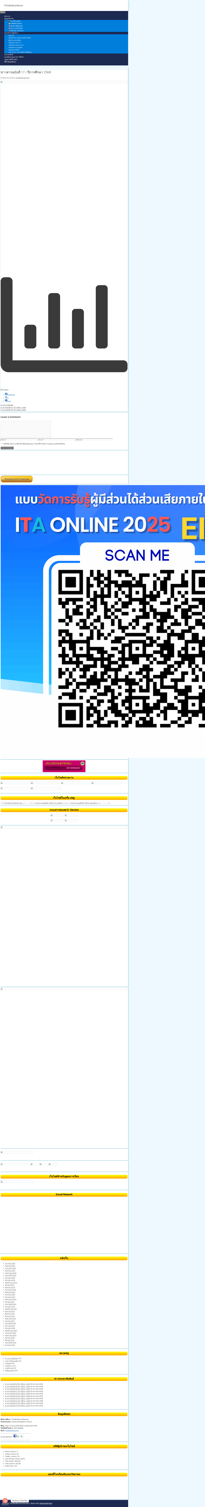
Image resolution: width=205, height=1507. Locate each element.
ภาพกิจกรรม (9, 1368)
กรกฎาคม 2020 (10, 1333)
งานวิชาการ (9, 1366)
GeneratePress (45, 1503)
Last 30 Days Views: (12, 1459)
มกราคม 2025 (10, 1278)
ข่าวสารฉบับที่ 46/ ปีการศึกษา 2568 (17, 1394)
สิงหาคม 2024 (10, 1287)
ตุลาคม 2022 (9, 1302)
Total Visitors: (10, 1464)
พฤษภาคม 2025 (10, 1273)
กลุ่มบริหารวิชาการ (15, 42)
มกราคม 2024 (10, 1295)
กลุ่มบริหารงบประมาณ (16, 45)
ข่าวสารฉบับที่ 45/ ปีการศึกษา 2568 (17, 1396)
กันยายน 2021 (10, 1311)
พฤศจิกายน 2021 (11, 1309)
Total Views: (10, 1461)
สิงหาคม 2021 (10, 1314)
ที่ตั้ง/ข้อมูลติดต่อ (10, 62)
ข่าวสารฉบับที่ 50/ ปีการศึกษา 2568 (17, 1384)
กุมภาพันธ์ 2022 (10, 1304)
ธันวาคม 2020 (10, 1328)
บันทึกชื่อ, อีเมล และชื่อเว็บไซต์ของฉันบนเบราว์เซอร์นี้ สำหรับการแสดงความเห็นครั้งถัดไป (34, 444)
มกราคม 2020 (10, 1345)
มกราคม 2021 (10, 1326)
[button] (64, 469)
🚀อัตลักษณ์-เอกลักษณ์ (16, 31)
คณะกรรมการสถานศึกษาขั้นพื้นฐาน (20, 52)
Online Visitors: (11, 1452)
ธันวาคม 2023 (10, 1297)
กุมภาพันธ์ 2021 (10, 1323)
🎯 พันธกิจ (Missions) (16, 26)
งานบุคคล (8, 1363)
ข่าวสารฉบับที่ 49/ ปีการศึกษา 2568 (17, 1387)
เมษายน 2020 (10, 1338)
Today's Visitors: (11, 1456)
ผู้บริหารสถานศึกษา (15, 40)
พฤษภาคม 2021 (10, 1319)
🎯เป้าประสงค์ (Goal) (15, 28)
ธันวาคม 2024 (10, 1280)
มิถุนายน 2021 (10, 1316)
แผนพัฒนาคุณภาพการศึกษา (14, 57)
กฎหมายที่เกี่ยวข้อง (10, 59)
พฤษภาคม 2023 (10, 1299)
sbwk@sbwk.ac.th (12, 1431)
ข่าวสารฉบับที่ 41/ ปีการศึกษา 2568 (17, 1406)
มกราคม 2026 (10, 1263)
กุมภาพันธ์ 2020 (10, 1342)
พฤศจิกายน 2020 (11, 1331)
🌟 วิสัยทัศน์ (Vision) (15, 23)
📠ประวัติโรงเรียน (15, 21)
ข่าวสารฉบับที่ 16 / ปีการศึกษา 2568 (13, 408)
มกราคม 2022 (10, 1307)
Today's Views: (11, 1454)
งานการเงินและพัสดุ (12, 1361)
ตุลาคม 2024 (9, 1285)
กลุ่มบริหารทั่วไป (14, 50)
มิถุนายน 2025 (10, 1271)
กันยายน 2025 (10, 1266)
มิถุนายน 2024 (10, 1292)
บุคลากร (11, 35)
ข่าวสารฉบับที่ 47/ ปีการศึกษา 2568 (17, 1391)
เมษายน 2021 (10, 1321)
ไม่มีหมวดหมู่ (9, 1371)
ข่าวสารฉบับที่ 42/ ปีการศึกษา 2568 (17, 1403)
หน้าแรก (7, 16)
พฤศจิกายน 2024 (11, 1283)
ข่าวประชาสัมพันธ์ (7, 405)
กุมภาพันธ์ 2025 (10, 1275)
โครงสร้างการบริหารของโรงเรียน (20, 38)
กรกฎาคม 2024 (10, 1290)
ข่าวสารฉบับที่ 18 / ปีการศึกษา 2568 (13, 410)
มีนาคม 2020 (9, 1340)
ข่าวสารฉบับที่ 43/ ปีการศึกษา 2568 (17, 1401)
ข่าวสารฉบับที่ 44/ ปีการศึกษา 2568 (17, 1398)
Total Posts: (9, 1466)
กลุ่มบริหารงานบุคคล (15, 47)
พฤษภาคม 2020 (10, 1335)
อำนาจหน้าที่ (8, 55)
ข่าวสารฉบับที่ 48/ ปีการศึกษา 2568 (17, 1389)
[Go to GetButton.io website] (5, 1505)
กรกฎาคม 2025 (10, 1268)
